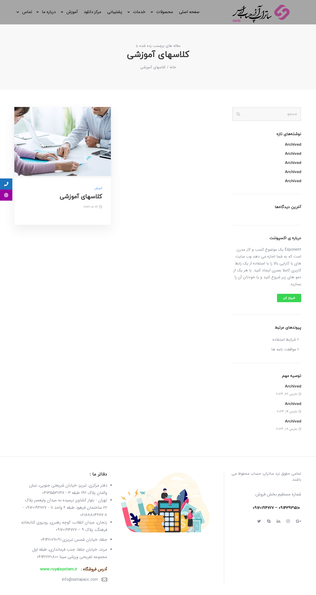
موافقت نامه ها (283, 349)
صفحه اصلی (189, 12)
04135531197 (53, 493)
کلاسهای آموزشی (81, 196)
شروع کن (289, 298)
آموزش (98, 188)
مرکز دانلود (92, 12)
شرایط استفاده (284, 339)
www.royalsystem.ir (58, 569)
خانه (173, 67)
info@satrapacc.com (80, 580)
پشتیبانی (114, 12)
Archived (293, 144)
